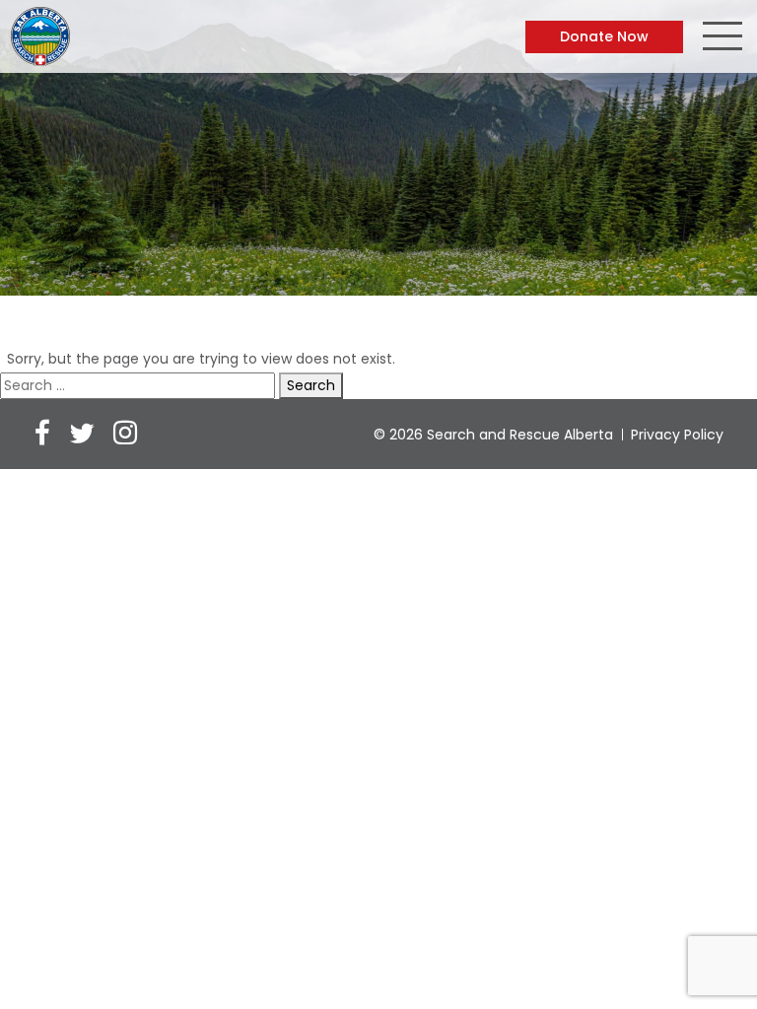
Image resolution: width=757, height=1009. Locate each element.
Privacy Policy (677, 434)
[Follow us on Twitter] (82, 435)
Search (311, 385)
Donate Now (604, 36)
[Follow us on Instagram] (125, 435)
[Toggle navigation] (722, 38)
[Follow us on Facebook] (42, 435)
